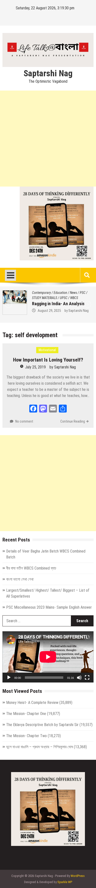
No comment (24, 421)
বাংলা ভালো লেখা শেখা (19, 579)
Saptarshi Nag (48, 74)
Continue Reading (72, 421)
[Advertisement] (48, 139)
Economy (70, 293)
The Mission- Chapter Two (26, 735)
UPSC (64, 298)
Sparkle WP (64, 882)
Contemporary (51, 293)
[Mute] (79, 677)
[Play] (8, 677)
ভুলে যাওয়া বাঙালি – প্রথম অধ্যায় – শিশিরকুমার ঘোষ (39, 747)
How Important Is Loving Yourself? (48, 360)
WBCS (75, 298)
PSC (82, 293)
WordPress (78, 876)
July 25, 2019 (35, 367)
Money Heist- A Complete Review (32, 702)
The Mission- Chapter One (26, 713)
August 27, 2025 (59, 310)
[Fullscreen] (87, 677)
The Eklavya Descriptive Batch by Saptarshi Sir (42, 724)
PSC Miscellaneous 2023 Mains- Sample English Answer (49, 607)
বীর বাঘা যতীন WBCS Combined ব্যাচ (31, 568)
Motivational (47, 350)
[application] (48, 656)
